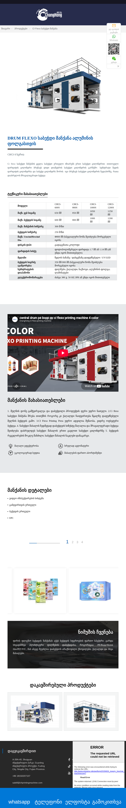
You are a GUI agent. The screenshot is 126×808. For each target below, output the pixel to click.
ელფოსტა (78, 802)
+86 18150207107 (21, 776)
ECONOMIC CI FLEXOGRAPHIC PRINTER (34, 721)
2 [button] (72, 542)
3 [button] (77, 542)
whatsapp (19, 802)
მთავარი (5, 28)
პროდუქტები (20, 28)
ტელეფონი (48, 802)
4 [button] (82, 542)
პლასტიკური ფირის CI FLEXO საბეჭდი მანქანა (91, 721)
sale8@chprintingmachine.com (27, 782)
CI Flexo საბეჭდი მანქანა (44, 28)
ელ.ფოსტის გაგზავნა (114, 30)
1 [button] (67, 542)
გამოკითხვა (107, 802)
